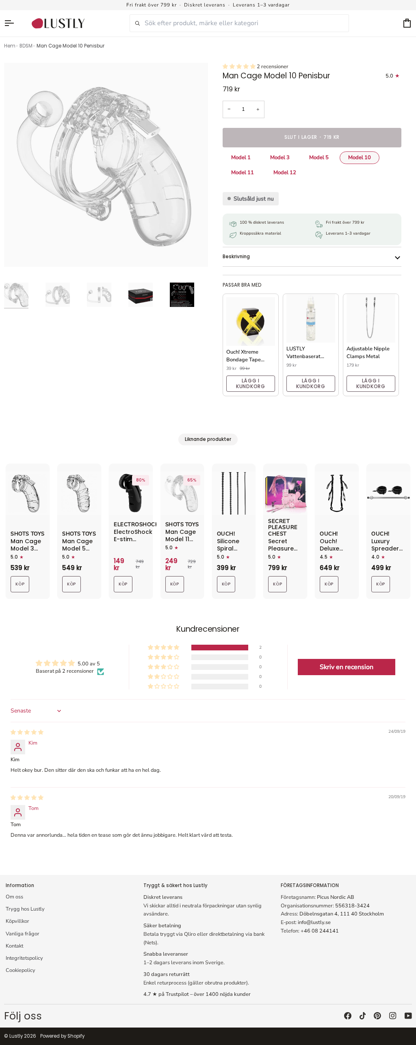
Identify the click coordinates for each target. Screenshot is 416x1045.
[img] (27, 732)
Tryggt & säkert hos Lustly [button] (175, 885)
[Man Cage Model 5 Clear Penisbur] (79, 493)
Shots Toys (27, 534)
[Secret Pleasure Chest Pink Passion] (285, 493)
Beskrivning (236, 256)
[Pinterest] (377, 1015)
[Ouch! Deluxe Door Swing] (337, 493)
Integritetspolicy (24, 958)
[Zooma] (19, 251)
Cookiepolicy (20, 970)
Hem (9, 46)
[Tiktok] (363, 1015)
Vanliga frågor (22, 933)
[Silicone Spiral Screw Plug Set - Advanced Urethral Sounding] (234, 493)
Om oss (14, 896)
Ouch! (226, 534)
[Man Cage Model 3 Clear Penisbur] (28, 493)
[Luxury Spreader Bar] (388, 493)
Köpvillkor (17, 921)
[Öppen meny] (13, 23)
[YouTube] (408, 1015)
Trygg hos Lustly (25, 909)
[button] (240, 66)
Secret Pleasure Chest (282, 528)
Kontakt (14, 946)
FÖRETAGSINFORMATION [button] (310, 885)
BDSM (26, 46)
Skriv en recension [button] (346, 667)
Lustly (16, 1036)
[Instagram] (392, 1015)
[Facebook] (347, 1015)
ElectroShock (136, 525)
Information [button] (20, 885)
